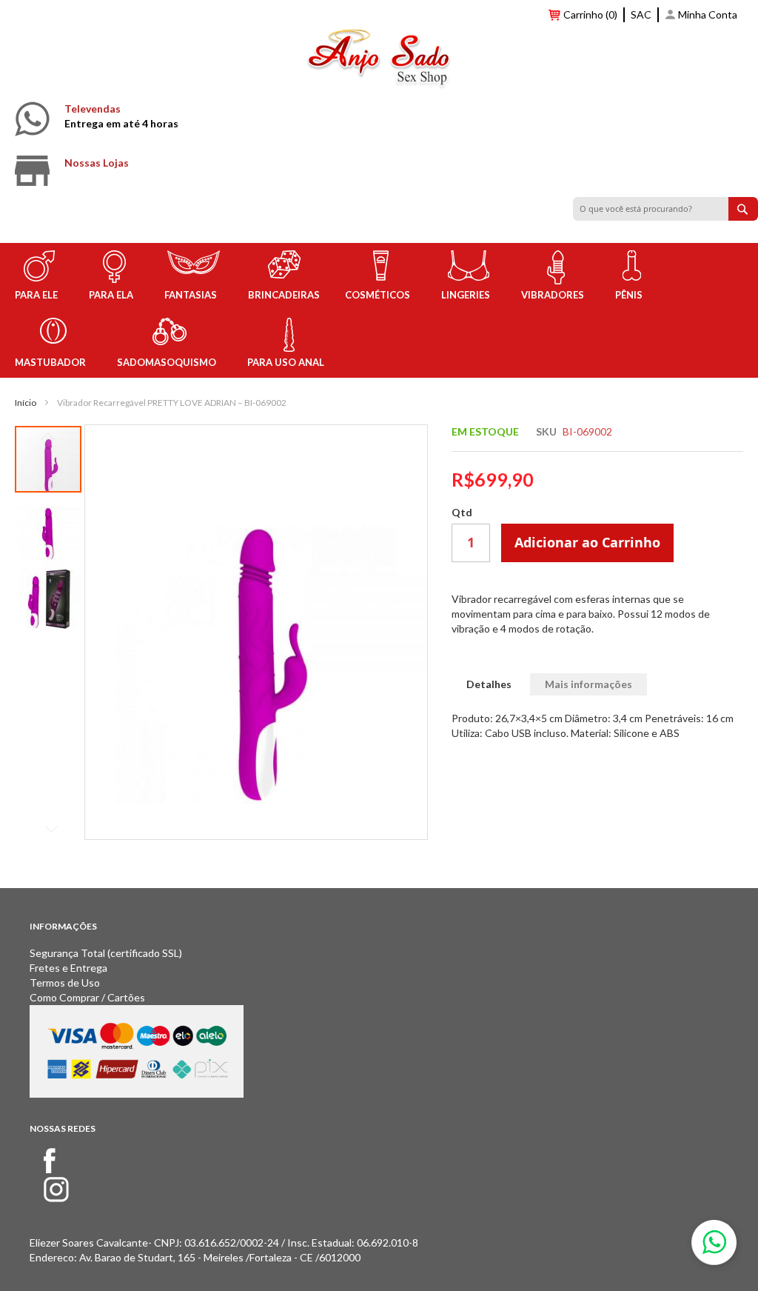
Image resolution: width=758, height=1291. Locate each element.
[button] (49, 527)
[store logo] (379, 62)
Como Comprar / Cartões (87, 997)
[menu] (379, 310)
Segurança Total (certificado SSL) (106, 953)
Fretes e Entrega (68, 967)
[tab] (489, 684)
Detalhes (489, 684)
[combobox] (665, 209)
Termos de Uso (65, 982)
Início (25, 402)
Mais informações (588, 684)
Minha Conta (707, 14)
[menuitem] (39, 276)
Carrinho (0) (590, 14)
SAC (641, 14)
